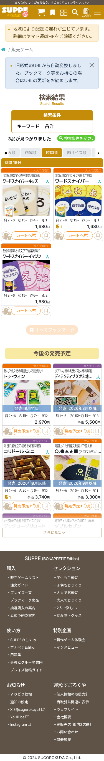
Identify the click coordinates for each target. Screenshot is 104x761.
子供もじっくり (69, 585)
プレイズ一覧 (21, 593)
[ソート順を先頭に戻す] (5, 152)
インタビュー (67, 647)
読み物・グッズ (69, 615)
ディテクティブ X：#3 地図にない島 (79, 376)
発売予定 (21, 430)
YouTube (17, 717)
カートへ (24, 235)
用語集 (15, 655)
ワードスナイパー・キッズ (20, 181)
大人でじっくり (69, 600)
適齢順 (31, 152)
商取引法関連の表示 (73, 702)
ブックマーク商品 (24, 600)
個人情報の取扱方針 (73, 694)
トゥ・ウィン (14, 376)
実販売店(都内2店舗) (74, 724)
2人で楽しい (67, 608)
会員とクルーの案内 (26, 662)
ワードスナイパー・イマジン (22, 256)
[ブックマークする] (46, 235)
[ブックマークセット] (53, 12)
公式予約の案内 (22, 615)
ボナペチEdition (23, 647)
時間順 (52, 152)
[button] (76, 138)
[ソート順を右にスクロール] (98, 152)
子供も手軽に (67, 578)
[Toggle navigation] (97, 12)
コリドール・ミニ (19, 451)
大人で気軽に (67, 593)
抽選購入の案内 (22, 608)
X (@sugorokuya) (25, 709)
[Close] (91, 65)
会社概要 (64, 717)
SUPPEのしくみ (23, 640)
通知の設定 (19, 702)
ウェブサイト (67, 709)
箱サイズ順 (77, 152)
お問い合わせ (67, 732)
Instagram (18, 724)
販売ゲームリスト (24, 578)
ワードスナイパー (72, 181)
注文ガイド (19, 585)
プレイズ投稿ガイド (26, 670)
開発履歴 (64, 740)
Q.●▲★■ (66, 451)
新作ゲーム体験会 (71, 640)
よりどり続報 (21, 694)
